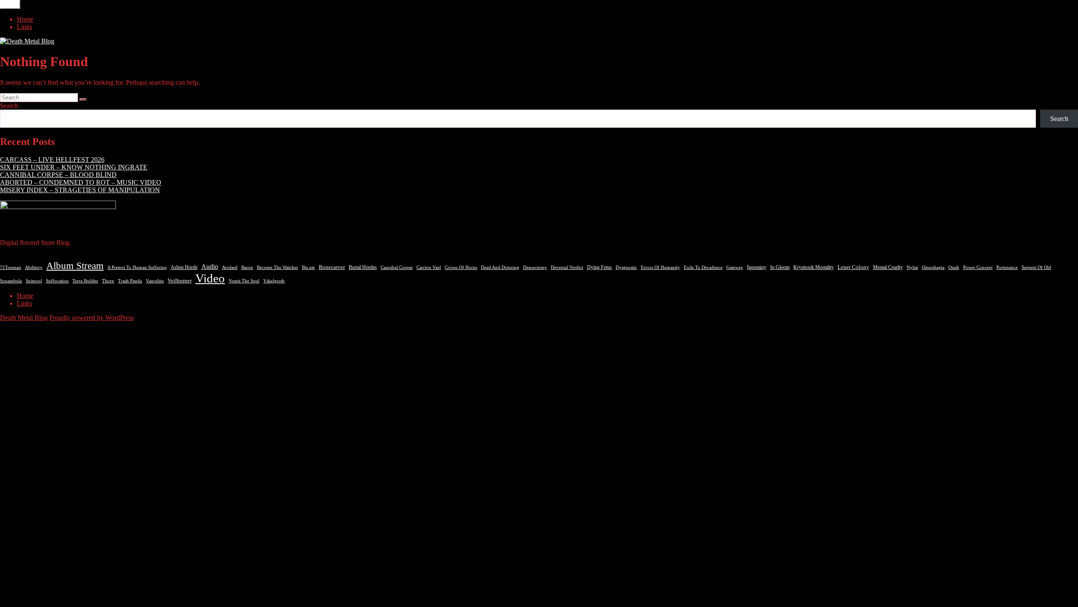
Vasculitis (155, 280)
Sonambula (11, 281)
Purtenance (1007, 267)
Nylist (912, 267)
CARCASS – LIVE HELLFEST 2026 (52, 159)
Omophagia (933, 267)
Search (9, 105)
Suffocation (57, 281)
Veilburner (180, 280)
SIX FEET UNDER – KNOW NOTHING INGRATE (73, 167)
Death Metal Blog (24, 317)
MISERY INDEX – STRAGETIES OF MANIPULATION (80, 189)
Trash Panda (130, 280)
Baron (247, 267)
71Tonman (10, 267)
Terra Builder (85, 280)
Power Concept (978, 267)
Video (210, 278)
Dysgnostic (626, 267)
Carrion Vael (428, 267)
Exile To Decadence (703, 267)
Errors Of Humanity (660, 267)
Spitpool (34, 281)
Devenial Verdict (567, 267)
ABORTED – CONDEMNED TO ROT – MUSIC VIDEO (80, 182)
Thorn (108, 280)
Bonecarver (332, 267)
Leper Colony (853, 267)
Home (25, 19)
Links (24, 26)
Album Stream (75, 265)
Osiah (953, 267)
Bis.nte (308, 267)
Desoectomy (535, 267)
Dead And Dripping (500, 267)
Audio (209, 266)
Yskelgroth (274, 281)
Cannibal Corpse (397, 267)
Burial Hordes (363, 267)
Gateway (734, 267)
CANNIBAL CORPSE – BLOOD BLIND (58, 174)
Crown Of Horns (461, 267)
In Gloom (780, 267)
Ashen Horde (184, 267)
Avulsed (229, 267)
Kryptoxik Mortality (813, 267)
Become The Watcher (277, 267)
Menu (10, 4)
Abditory (34, 267)
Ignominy (756, 267)
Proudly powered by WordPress (91, 317)
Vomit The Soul (244, 280)
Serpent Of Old (1036, 267)
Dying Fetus (599, 267)
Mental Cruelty (888, 267)
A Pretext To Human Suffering (137, 267)
